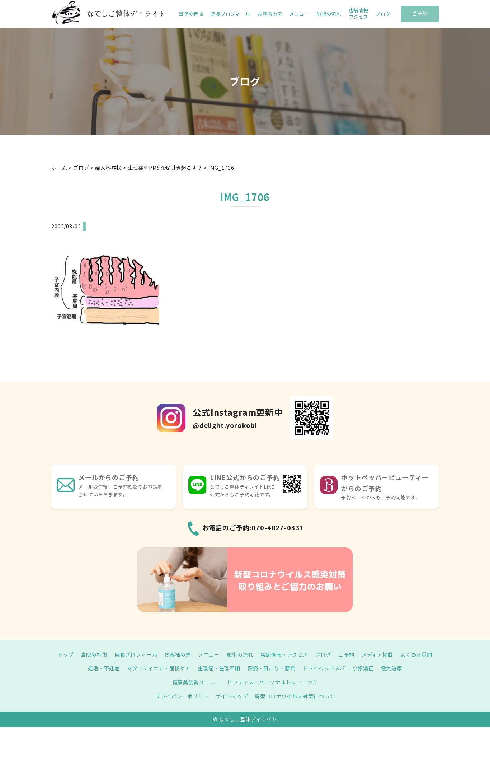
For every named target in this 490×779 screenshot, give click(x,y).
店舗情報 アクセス (358, 13)
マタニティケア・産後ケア (158, 668)
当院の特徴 (191, 14)
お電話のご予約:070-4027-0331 (253, 527)
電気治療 (391, 668)
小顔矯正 (362, 668)
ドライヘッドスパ (323, 668)
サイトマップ (232, 696)
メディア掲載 (377, 654)
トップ (66, 654)
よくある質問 (416, 654)
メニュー (299, 14)
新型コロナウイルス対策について (295, 696)
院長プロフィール (230, 14)
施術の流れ (328, 14)
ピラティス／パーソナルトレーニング (272, 682)
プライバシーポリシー (181, 696)
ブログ (383, 14)
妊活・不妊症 (104, 668)
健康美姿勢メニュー (197, 682)
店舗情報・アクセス (284, 654)
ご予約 (420, 13)
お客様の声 (270, 14)
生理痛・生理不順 (219, 668)
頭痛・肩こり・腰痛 (272, 668)
